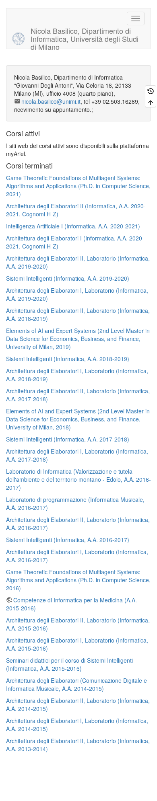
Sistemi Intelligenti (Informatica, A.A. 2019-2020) (67, 278)
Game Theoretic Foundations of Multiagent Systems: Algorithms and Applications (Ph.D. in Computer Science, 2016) (78, 580)
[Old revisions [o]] (150, 91)
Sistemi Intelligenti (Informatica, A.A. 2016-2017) (67, 540)
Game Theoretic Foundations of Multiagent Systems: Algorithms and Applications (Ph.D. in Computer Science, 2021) (78, 186)
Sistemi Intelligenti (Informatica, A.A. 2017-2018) (67, 439)
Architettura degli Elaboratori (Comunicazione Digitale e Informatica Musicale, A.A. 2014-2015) (76, 684)
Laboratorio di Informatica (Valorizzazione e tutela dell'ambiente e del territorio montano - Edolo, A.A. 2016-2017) (78, 479)
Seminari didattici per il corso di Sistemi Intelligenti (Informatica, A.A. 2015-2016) (69, 664)
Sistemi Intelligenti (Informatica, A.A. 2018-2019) (67, 359)
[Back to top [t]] (150, 102)
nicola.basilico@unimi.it (51, 101)
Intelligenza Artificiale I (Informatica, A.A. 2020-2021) (73, 226)
